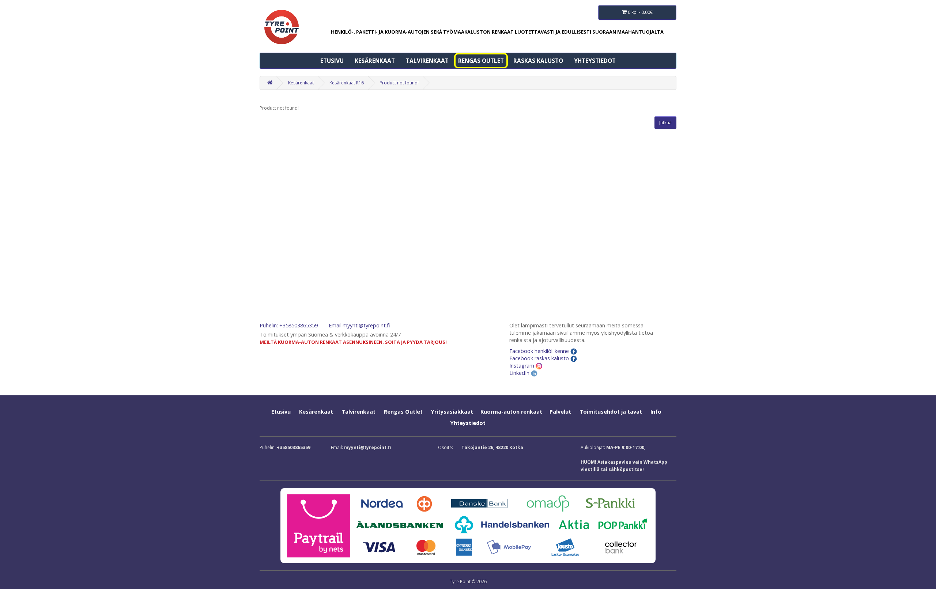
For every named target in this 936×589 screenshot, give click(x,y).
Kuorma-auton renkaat (511, 411)
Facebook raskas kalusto (539, 358)
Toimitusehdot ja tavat (611, 411)
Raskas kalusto (538, 61)
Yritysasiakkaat (452, 411)
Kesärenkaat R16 (346, 83)
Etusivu (332, 61)
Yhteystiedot (595, 61)
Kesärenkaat (375, 61)
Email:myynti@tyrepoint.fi (359, 325)
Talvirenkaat (427, 61)
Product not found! (399, 83)
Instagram (522, 365)
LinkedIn (520, 372)
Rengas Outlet (481, 61)
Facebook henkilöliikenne (539, 350)
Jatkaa (665, 122)
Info (655, 411)
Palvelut (560, 411)
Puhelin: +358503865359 (289, 325)
